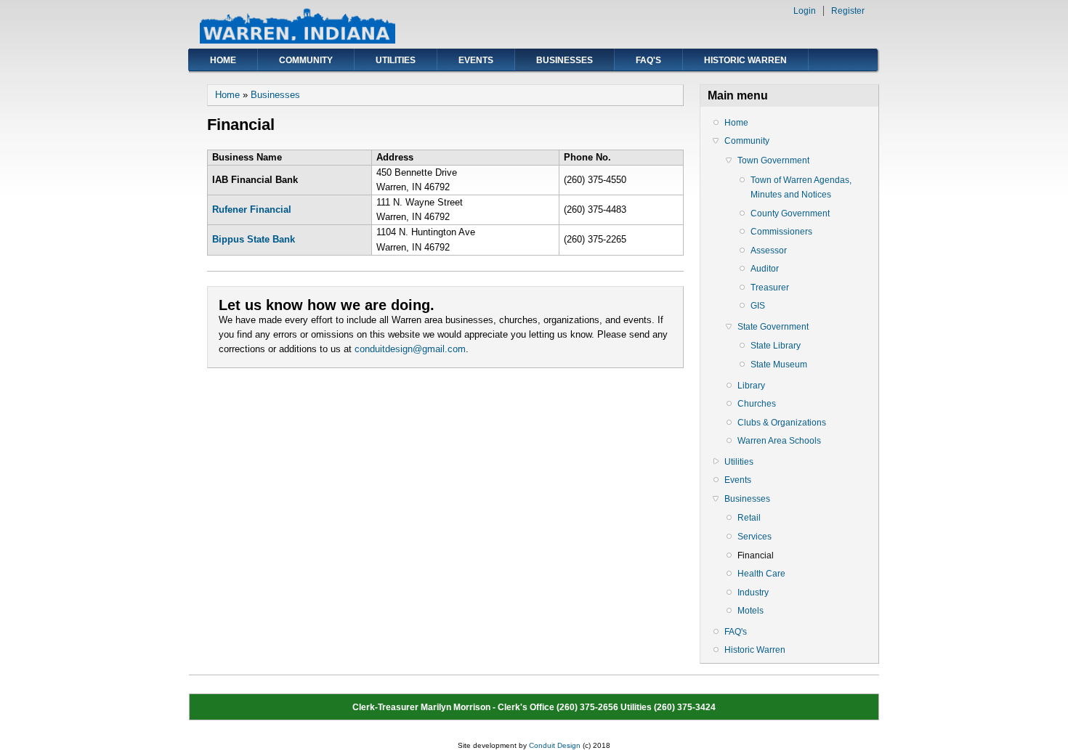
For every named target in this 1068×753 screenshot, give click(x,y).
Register (848, 11)
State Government (773, 327)
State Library (776, 346)
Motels (750, 611)
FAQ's (648, 60)
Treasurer (770, 287)
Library (751, 385)
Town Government (773, 160)
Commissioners (781, 232)
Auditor (765, 269)
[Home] (297, 40)
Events (475, 60)
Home (223, 60)
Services (754, 537)
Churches (756, 404)
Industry (753, 592)
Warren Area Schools (779, 441)
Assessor (769, 250)
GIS (758, 306)
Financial (755, 555)
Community (306, 60)
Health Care (761, 574)
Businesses (564, 60)
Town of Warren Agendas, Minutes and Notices (801, 187)
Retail (749, 518)
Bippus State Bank (253, 239)
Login (804, 11)
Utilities (396, 60)
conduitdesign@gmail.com (410, 348)
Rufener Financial (251, 209)
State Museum (779, 364)
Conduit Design (554, 745)
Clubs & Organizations (781, 423)
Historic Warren (745, 60)
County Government (790, 213)
